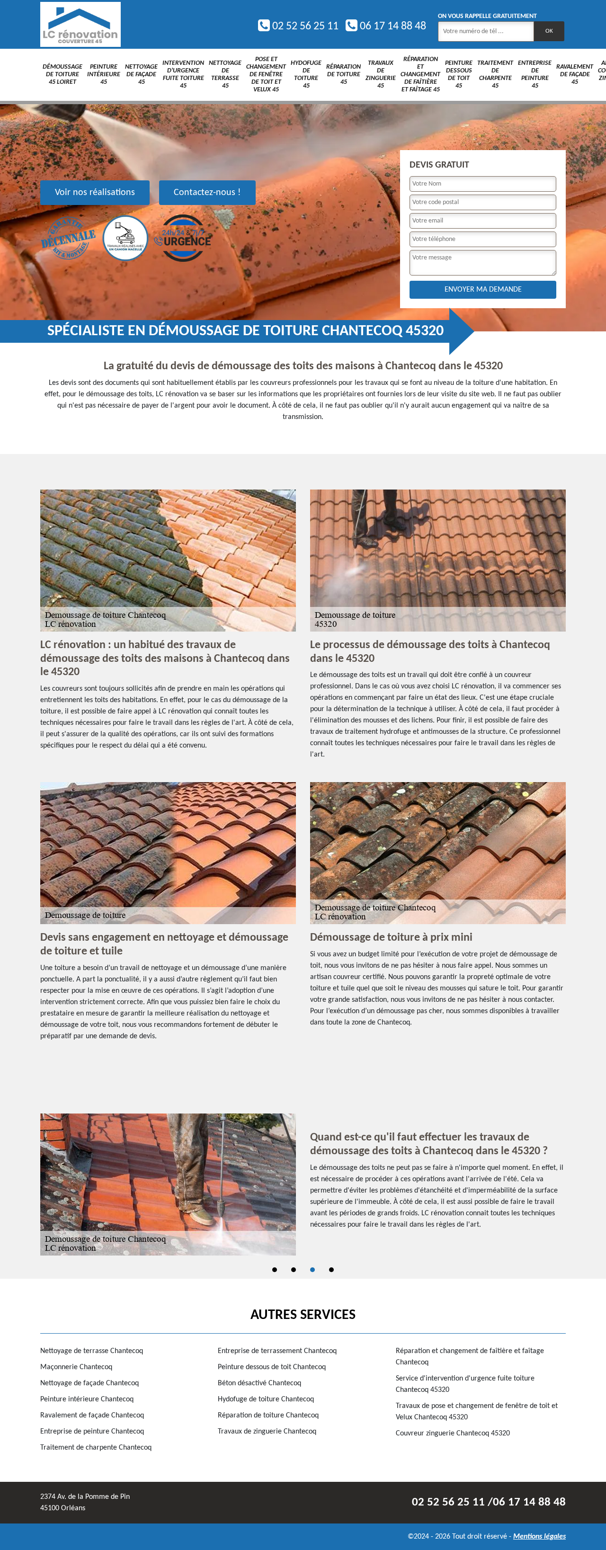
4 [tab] (331, 1269)
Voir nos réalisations (95, 192)
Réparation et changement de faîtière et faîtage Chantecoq (470, 1356)
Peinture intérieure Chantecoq (87, 1399)
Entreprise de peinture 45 (535, 74)
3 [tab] (312, 1269)
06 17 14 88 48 (391, 26)
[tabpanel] (303, 1185)
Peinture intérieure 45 (103, 74)
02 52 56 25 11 (304, 26)
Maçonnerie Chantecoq (76, 1367)
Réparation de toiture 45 (343, 74)
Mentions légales (539, 1537)
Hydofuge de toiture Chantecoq (266, 1399)
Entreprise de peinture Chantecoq (92, 1431)
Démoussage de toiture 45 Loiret (62, 74)
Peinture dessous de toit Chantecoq (272, 1367)
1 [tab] (274, 1269)
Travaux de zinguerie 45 (380, 74)
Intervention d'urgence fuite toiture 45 (183, 74)
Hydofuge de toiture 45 (306, 74)
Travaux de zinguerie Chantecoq (267, 1431)
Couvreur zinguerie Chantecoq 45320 (453, 1433)
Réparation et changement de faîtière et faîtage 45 (420, 74)
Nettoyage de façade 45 (141, 74)
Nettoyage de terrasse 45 (225, 74)
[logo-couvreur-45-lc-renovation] (80, 24)
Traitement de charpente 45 (495, 74)
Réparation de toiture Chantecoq (268, 1415)
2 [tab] (293, 1269)
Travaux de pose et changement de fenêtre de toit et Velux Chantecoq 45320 (477, 1411)
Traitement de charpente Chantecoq (96, 1448)
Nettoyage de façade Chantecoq (89, 1383)
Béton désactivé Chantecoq (259, 1383)
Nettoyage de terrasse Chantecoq (91, 1351)
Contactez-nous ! (207, 192)
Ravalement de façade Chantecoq (92, 1415)
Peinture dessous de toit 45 (458, 74)
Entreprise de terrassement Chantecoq (277, 1351)
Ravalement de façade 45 (574, 74)
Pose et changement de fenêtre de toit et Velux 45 (266, 74)
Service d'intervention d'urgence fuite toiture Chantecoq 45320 (465, 1384)
